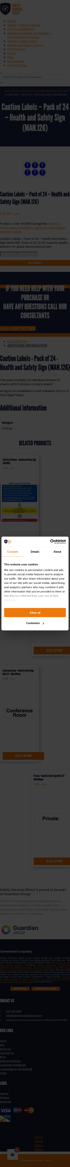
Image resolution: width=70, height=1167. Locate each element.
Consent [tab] (12, 551)
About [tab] (57, 551)
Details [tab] (35, 551)
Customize (33, 623)
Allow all (35, 612)
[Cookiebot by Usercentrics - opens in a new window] (50, 541)
